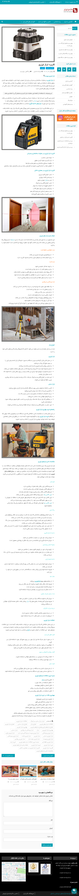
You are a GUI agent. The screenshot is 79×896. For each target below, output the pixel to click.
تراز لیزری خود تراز (34, 739)
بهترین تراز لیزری (22, 727)
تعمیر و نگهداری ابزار (44, 22)
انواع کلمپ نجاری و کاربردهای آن (28, 779)
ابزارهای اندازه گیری (35, 103)
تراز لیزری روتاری (20, 739)
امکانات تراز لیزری (49, 620)
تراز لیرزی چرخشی (47, 733)
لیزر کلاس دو (48, 503)
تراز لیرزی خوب (9, 733)
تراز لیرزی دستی (48, 736)
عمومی (42, 68)
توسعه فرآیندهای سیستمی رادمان (60, 893)
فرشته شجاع (37, 71)
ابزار (28, 630)
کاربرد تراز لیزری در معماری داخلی (44, 170)
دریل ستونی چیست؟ (13, 779)
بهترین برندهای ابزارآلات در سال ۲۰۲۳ (65, 44)
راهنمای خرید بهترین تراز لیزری (45, 409)
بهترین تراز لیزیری (47, 730)
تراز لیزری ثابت (26, 736)
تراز (35, 101)
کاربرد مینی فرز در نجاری (66, 137)
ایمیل (51, 828)
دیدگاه (50, 800)
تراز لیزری (50, 80)
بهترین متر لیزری (48, 756)
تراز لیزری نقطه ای (47, 742)
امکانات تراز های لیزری (46, 724)
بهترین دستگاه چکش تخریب (65, 54)
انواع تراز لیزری (9, 724)
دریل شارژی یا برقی (8, 756)
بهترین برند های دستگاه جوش (65, 57)
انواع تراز (52, 345)
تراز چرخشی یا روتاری (27, 730)
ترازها (12, 240)
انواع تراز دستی (22, 724)
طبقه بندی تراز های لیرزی (47, 236)
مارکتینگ (70, 100)
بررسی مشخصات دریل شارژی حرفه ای (65, 142)
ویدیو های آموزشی (67, 104)
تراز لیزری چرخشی (13, 736)
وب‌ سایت (50, 836)
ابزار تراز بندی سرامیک (38, 721)
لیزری (50, 356)
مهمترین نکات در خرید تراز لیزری (45, 695)
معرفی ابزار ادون (68, 40)
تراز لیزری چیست (50, 76)
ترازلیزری (37, 581)
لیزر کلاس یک (48, 495)
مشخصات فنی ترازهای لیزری (46, 461)
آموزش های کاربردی (29, 22)
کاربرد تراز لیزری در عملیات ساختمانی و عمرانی (41, 153)
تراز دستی (52, 384)
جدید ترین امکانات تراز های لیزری (29, 742)
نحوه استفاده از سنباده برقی (47, 779)
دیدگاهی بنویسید (25, 71)
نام (51, 820)
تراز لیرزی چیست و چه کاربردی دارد (28, 733)
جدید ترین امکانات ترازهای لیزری (45, 676)
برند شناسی (57, 22)
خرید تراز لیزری (44, 416)
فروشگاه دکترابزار (54, 2)
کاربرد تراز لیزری (48, 748)
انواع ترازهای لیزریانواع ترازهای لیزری (42, 727)
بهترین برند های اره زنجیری (65, 50)
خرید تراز (13, 742)
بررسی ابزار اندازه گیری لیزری (64, 147)
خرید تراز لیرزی (48, 745)
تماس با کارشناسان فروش (36, 2)
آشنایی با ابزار (68, 22)
